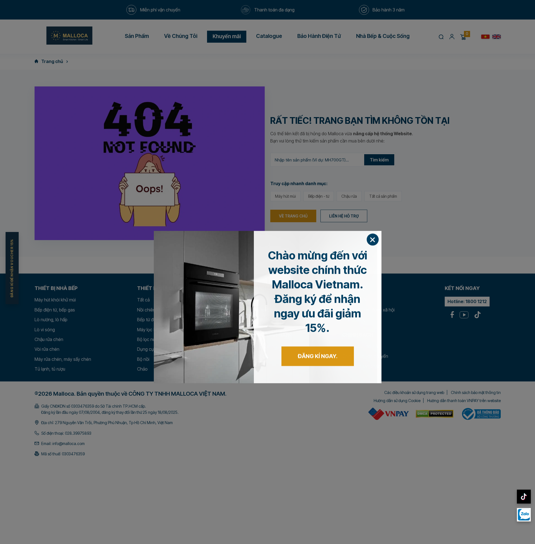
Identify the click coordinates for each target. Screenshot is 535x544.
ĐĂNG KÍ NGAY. (317, 321)
